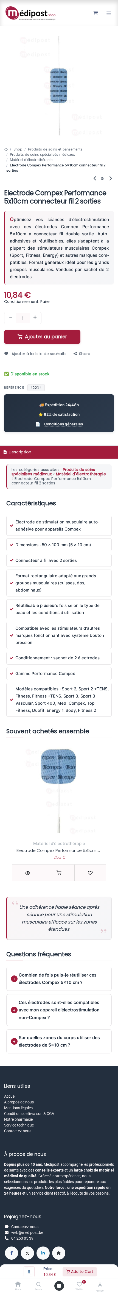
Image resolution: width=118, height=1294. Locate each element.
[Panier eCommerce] (96, 13)
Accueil (10, 1096)
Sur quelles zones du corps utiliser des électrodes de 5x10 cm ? (59, 1041)
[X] (27, 1253)
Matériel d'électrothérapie (31, 160)
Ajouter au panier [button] (45, 336)
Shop (17, 149)
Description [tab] (19, 452)
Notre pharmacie (18, 1119)
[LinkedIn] (43, 1253)
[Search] (38, 1284)
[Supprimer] (10, 318)
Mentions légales (18, 1108)
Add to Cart (81, 1271)
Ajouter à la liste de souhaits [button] (38, 353)
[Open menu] (59, 1286)
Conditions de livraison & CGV (29, 1113)
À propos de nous (19, 1102)
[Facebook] (11, 1253)
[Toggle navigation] (109, 13)
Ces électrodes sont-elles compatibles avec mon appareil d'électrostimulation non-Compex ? (59, 1010)
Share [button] (84, 353)
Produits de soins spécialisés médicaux (42, 154)
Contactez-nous (17, 1131)
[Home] (18, 1284)
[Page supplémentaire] (58, 1253)
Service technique (19, 1125)
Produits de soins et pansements (55, 149)
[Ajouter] (34, 318)
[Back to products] (103, 179)
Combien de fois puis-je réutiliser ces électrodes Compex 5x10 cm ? (58, 978)
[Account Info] (100, 1285)
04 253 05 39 (22, 1238)
